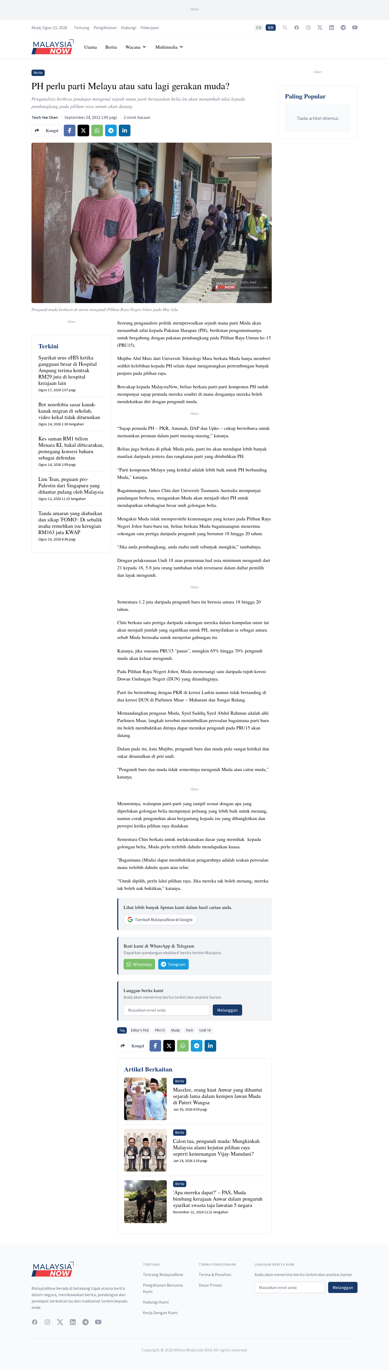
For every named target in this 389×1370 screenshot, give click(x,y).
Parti (189, 1030)
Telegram (177, 964)
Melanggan (227, 1010)
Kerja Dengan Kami (160, 1312)
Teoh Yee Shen (44, 117)
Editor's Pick (140, 1030)
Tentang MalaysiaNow (163, 1274)
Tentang (81, 27)
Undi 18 (205, 1030)
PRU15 (160, 1030)
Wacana (133, 47)
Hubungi (128, 27)
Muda (175, 1030)
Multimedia (166, 47)
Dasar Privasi (210, 1285)
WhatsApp (142, 964)
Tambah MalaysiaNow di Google (164, 919)
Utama (90, 47)
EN (258, 27)
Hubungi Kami (156, 1302)
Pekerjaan (150, 27)
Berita (111, 47)
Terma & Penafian (215, 1274)
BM (271, 27)
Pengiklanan (105, 27)
